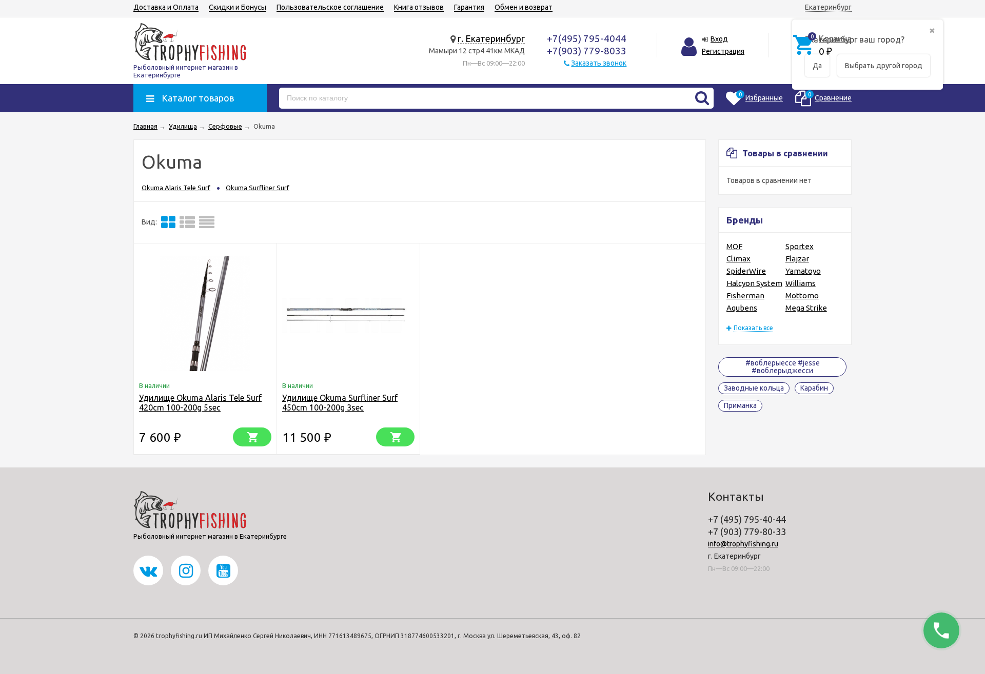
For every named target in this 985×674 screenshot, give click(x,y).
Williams (800, 283)
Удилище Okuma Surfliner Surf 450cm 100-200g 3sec (340, 402)
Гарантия (469, 7)
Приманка (740, 405)
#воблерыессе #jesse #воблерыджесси (782, 367)
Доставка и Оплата (166, 7)
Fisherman (745, 295)
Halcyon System (754, 283)
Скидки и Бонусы (237, 7)
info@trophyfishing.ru (743, 544)
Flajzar (797, 258)
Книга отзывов (419, 7)
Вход (719, 39)
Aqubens (741, 307)
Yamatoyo (803, 271)
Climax (738, 258)
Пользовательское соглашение (330, 7)
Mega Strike (806, 307)
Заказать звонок (598, 63)
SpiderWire (746, 271)
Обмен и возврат (524, 7)
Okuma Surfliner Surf (257, 187)
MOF (734, 246)
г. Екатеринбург (491, 38)
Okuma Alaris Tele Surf (176, 187)
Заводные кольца (754, 388)
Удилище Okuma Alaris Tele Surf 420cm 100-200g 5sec (200, 402)
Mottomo (802, 295)
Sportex (799, 246)
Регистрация (723, 51)
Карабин (814, 388)
